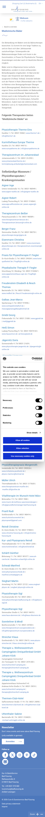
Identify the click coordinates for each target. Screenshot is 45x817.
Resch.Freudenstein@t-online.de (29, 293)
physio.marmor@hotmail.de (13, 474)
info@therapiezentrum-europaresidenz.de (18, 631)
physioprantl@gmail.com (12, 520)
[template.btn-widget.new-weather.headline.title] (11, 21)
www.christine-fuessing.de (12, 533)
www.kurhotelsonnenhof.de (13, 517)
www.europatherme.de (11, 148)
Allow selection (22, 448)
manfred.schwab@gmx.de (12, 575)
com (35, 164)
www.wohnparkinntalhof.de (12, 306)
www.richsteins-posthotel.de (13, 471)
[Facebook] (5, 755)
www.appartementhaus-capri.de (14, 274)
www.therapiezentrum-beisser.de (15, 220)
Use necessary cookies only (22, 456)
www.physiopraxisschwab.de (13, 572)
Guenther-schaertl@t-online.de (23, 559)
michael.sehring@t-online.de (13, 720)
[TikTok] (34, 755)
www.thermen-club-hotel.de (13, 705)
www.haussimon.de (9, 334)
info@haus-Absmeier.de (31, 615)
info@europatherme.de (30, 148)
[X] (12, 755)
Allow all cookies (22, 440)
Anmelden (10, 741)
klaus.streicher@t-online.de (23, 643)
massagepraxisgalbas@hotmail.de (15, 309)
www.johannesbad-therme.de (13, 161)
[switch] (38, 408)
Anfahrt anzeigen (8, 792)
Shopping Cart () (19, 3)
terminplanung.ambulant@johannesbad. (17, 164)
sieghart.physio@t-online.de (22, 587)
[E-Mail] (5, 762)
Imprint (4, 807)
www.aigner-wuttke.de (10, 192)
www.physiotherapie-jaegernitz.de (15, 346)
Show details (32, 433)
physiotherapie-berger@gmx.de (14, 235)
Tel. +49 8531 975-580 (10, 786)
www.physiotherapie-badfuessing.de (16, 600)
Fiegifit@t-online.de (22, 261)
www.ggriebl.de (37, 318)
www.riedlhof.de (8, 293)
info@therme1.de (8, 136)
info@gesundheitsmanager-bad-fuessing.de (19, 505)
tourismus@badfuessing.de (13, 789)
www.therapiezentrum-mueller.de (15, 486)
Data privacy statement (11, 804)
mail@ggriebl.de (9, 321)
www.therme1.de (32, 133)
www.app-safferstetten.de (12, 204)
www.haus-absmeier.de (11, 615)
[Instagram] (20, 755)
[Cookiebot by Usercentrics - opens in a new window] (32, 358)
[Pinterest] (27, 755)
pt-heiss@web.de (25, 334)
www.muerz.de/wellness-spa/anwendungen (19, 502)
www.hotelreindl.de (9, 547)
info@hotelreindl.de (26, 547)
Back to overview (10, 27)
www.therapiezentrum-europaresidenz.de (18, 628)
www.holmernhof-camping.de (13, 665)
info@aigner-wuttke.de (30, 192)
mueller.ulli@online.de (11, 489)
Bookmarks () (31, 3)
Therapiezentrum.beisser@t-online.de (17, 222)
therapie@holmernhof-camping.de (15, 668)
